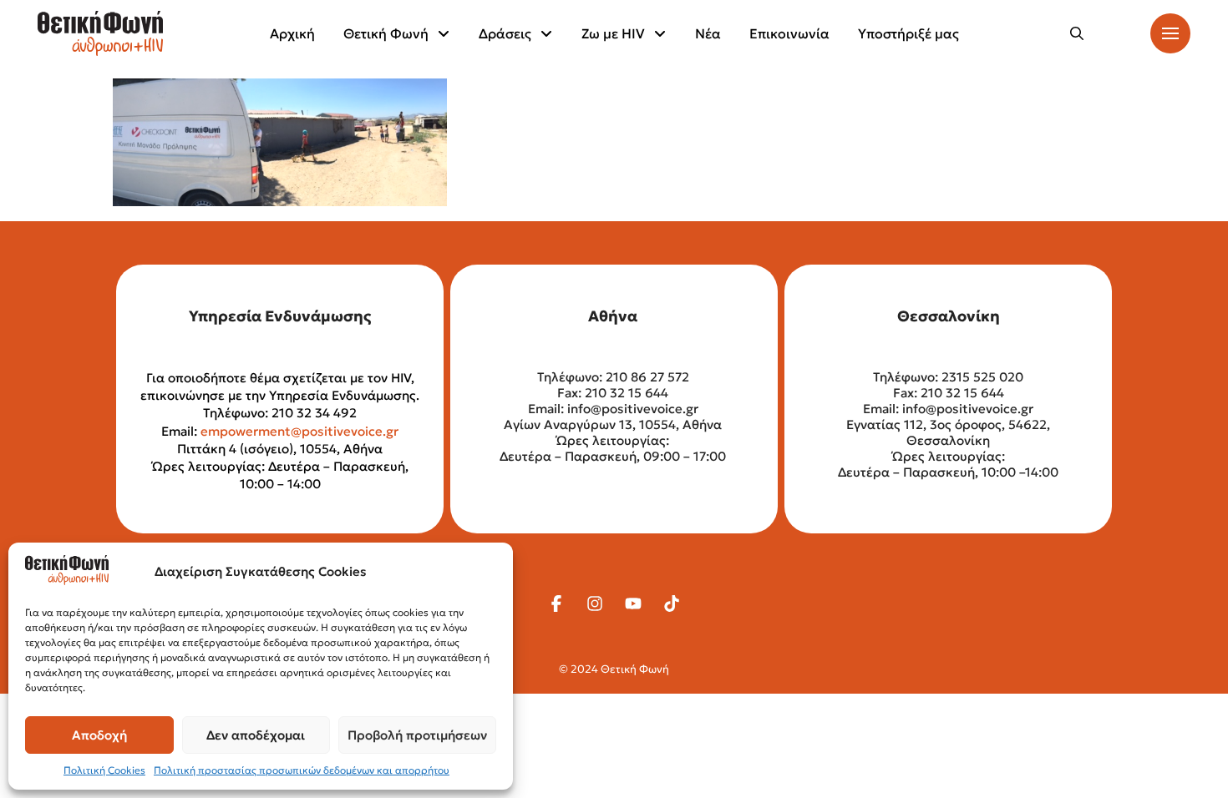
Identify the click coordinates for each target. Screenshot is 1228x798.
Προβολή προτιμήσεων (417, 735)
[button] (1077, 33)
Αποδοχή (99, 735)
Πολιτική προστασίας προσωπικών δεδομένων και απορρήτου (301, 770)
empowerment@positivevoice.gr (299, 431)
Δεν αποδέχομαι (255, 735)
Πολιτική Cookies (104, 770)
